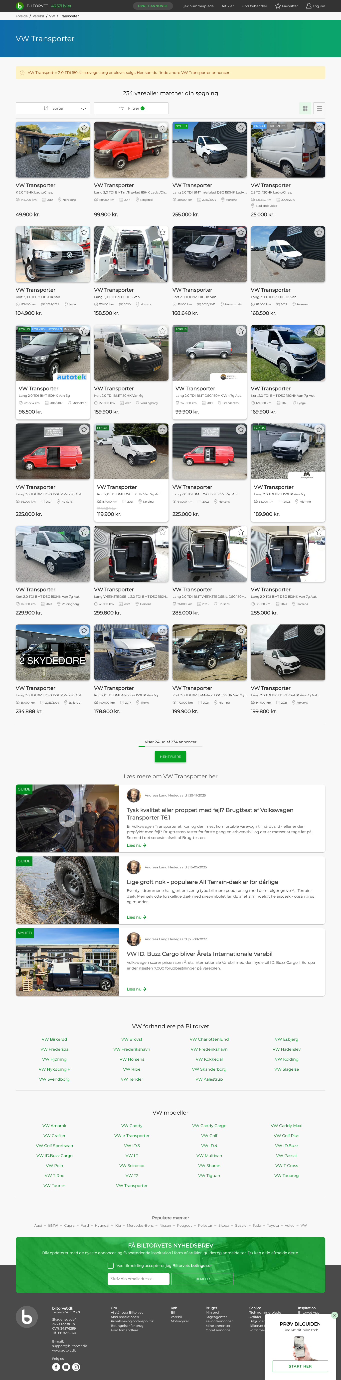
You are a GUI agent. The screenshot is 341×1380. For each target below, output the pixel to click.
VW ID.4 (209, 1145)
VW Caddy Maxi (286, 1125)
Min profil (213, 1312)
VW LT (132, 1155)
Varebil (38, 16)
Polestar (205, 1225)
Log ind (319, 6)
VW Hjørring (54, 1059)
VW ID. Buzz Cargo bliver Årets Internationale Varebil (200, 954)
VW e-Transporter (132, 1135)
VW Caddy (132, 1125)
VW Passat (286, 1155)
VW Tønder (132, 1079)
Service (255, 1308)
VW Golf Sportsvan (54, 1145)
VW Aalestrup (209, 1079)
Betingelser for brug (127, 1326)
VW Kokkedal (209, 1059)
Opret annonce (153, 6)
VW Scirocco (131, 1165)
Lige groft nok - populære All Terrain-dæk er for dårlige (202, 882)
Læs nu (134, 845)
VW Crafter (54, 1135)
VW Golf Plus (286, 1135)
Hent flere (170, 757)
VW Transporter (132, 1185)
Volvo (290, 1225)
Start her (300, 1366)
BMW (53, 1225)
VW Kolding (287, 1059)
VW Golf (209, 1135)
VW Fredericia (54, 1049)
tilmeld (202, 1279)
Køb (174, 1308)
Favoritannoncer (219, 1321)
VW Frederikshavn (131, 1049)
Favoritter (290, 6)
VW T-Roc (54, 1175)
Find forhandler (254, 6)
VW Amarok (54, 1125)
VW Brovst (132, 1039)
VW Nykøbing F (54, 1069)
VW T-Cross (286, 1165)
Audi (38, 1225)
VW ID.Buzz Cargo (54, 1155)
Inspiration (307, 1308)
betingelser (201, 1265)
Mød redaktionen (125, 1317)
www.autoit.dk (64, 1350)
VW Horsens (132, 1059)
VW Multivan (209, 1155)
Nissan (165, 1225)
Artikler (228, 6)
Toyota (273, 1225)
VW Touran (54, 1185)
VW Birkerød (54, 1039)
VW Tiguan (209, 1175)
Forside (22, 16)
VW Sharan (209, 1165)
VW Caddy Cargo (209, 1125)
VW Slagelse (286, 1069)
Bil (173, 1312)
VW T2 (132, 1175)
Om (114, 1308)
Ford (85, 1225)
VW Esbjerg (286, 1039)
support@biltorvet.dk (69, 1346)
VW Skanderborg (209, 1069)
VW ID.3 (132, 1145)
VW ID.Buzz (286, 1145)
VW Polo (54, 1165)
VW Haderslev (287, 1049)
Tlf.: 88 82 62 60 (64, 1333)
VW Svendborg (54, 1079)
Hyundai (102, 1225)
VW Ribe (132, 1069)
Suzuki (241, 1225)
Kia (118, 1225)
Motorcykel (180, 1321)
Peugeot (184, 1225)
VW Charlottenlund (209, 1039)
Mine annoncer (218, 1326)
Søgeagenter (216, 1317)
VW (52, 16)
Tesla (257, 1225)
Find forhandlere (124, 1330)
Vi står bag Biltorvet (127, 1312)
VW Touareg (286, 1175)
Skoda (223, 1225)
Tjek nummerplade (198, 6)
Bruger (211, 1308)
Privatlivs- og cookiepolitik (132, 1321)
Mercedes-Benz (140, 1225)
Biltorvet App (309, 1312)
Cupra (69, 1225)
